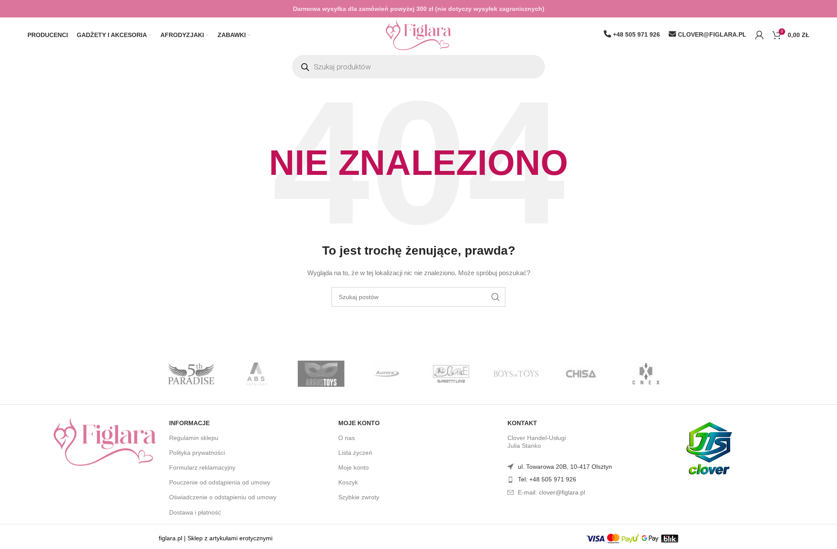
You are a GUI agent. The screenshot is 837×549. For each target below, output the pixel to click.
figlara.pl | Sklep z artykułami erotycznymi (215, 538)
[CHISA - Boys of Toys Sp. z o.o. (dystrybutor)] (580, 374)
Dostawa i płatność (195, 512)
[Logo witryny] (418, 34)
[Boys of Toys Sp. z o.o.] (515, 374)
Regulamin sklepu (193, 437)
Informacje (189, 422)
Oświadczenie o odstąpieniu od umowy (222, 497)
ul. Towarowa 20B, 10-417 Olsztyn (565, 466)
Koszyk (348, 482)
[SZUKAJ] (496, 297)
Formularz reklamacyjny (202, 467)
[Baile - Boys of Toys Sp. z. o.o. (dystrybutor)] (450, 374)
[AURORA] (386, 374)
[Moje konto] (759, 35)
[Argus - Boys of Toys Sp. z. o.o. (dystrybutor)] (321, 374)
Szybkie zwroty (358, 497)
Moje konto (359, 422)
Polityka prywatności (197, 452)
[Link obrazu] (105, 440)
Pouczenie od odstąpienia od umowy (219, 482)
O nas (346, 437)
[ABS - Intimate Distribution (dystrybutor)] (256, 374)
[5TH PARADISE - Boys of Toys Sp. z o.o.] (191, 374)
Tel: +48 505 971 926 (547, 479)
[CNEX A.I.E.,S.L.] (645, 374)
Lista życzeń (355, 452)
